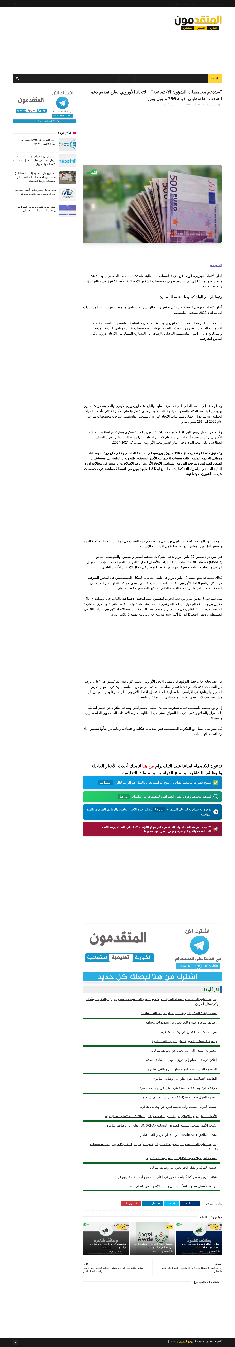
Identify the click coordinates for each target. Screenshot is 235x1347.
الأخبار (183, 78)
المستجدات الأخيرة (172, 104)
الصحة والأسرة (57, 78)
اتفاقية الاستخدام (215, 3)
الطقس (39, 78)
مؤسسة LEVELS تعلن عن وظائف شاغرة (189, 1031)
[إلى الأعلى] (15, 1342)
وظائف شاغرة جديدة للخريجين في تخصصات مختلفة (181, 1022)
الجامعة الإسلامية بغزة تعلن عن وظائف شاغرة (185, 1078)
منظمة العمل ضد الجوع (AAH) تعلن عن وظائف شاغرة (179, 1097)
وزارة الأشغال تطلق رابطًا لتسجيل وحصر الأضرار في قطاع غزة (173, 1186)
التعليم (170, 78)
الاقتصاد (111, 78)
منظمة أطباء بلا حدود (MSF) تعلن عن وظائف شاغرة (181, 1158)
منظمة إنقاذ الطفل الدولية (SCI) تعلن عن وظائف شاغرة (179, 1013)
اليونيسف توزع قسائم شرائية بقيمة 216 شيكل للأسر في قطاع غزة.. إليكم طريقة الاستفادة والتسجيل (34, 160)
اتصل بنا (175, 3)
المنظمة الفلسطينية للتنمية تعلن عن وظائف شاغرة (182, 1069)
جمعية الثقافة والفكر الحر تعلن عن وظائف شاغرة (183, 1167)
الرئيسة (215, 78)
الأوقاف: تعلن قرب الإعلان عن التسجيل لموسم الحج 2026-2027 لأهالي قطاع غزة (161, 1116)
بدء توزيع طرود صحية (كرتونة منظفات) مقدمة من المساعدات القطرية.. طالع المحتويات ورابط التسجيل (35, 177)
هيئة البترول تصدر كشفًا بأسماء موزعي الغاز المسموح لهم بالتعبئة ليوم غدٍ (167, 1177)
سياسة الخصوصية (189, 3)
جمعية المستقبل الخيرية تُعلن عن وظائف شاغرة (184, 1041)
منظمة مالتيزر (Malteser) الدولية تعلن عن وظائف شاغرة (178, 1134)
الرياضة (75, 78)
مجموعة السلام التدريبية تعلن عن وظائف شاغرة (184, 1050)
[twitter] (15, 3)
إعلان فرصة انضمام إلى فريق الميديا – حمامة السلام (181, 1060)
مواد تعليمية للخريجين (148, 78)
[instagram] (26, 3)
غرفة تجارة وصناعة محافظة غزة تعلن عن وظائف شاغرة (178, 1088)
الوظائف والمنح (93, 78)
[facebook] (21, 3)
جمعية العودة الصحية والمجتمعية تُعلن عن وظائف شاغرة (178, 1106)
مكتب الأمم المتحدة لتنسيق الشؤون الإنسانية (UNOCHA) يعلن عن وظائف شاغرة (162, 1125)
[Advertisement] (80, 39)
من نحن (202, 3)
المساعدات (199, 78)
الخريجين (126, 78)
